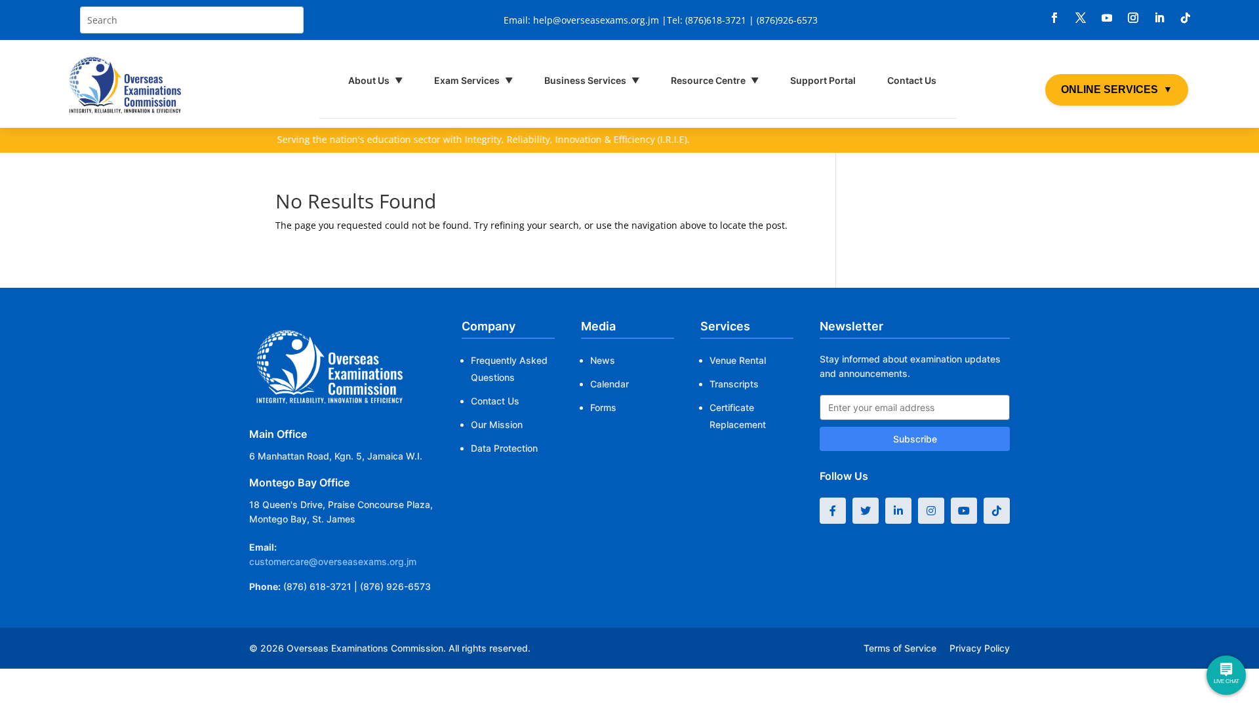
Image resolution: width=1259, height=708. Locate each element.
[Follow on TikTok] (1185, 17)
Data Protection (504, 448)
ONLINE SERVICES (1116, 89)
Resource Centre (715, 80)
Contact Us (911, 80)
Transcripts (734, 383)
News (602, 360)
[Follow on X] (1080, 17)
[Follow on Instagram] (1133, 17)
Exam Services (473, 80)
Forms (603, 407)
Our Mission (497, 424)
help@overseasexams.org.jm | (600, 20)
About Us (375, 80)
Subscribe (915, 438)
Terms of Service (900, 648)
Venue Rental (737, 360)
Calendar (609, 383)
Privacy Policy (979, 648)
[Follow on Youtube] (1106, 17)
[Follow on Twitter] (865, 511)
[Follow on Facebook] (1054, 17)
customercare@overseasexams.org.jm (332, 561)
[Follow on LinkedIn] (1159, 17)
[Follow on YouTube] (964, 511)
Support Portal (823, 80)
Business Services (591, 80)
